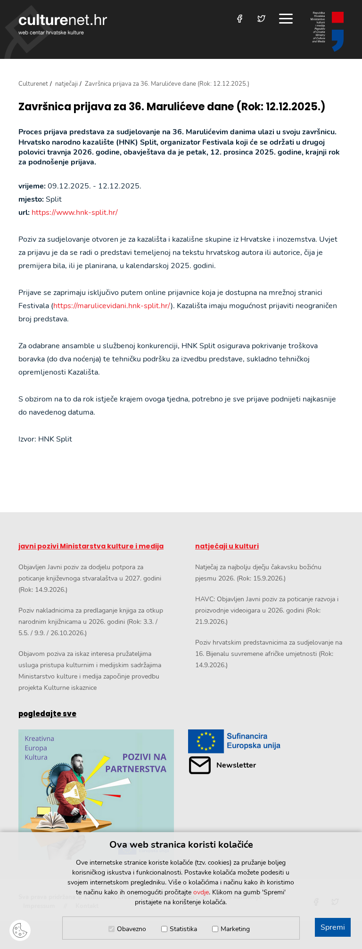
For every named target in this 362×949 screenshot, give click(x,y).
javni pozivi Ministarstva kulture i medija (91, 546)
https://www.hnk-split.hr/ (75, 212)
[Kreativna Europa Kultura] (96, 794)
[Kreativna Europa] (266, 741)
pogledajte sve (47, 714)
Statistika (183, 928)
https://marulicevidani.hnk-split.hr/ (112, 306)
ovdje (201, 892)
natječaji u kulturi (227, 546)
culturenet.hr (62, 24)
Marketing (235, 928)
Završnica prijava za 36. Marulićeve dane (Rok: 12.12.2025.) (172, 107)
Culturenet (33, 84)
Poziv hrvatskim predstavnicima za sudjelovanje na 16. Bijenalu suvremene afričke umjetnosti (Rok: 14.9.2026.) (268, 654)
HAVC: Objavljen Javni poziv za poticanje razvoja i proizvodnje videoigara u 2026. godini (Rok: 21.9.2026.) (266, 610)
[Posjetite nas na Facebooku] (240, 19)
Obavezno (131, 928)
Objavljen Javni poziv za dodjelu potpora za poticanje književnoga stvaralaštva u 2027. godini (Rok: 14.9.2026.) (89, 578)
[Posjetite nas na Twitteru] (261, 19)
